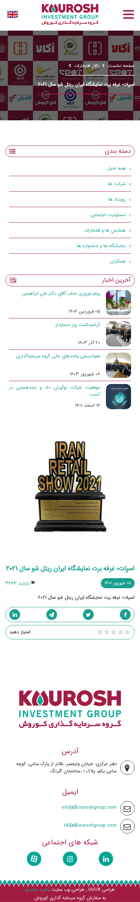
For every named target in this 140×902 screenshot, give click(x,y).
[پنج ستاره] (100, 632)
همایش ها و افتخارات (105, 230)
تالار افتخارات (86, 66)
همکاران (118, 261)
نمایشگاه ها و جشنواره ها (101, 246)
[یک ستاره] (127, 632)
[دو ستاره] (120, 632)
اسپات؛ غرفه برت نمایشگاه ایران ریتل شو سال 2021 (70, 568)
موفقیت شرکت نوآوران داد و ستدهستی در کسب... (54, 391)
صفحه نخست (121, 66)
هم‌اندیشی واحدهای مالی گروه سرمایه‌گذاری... (56, 356)
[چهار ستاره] (106, 632)
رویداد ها (117, 199)
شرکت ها (117, 184)
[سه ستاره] (113, 632)
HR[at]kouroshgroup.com (90, 825)
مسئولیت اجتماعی (108, 215)
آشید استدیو (37, 889)
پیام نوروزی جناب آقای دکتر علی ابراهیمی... (59, 293)
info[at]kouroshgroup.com (89, 807)
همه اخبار (117, 168)
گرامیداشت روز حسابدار (77, 325)
